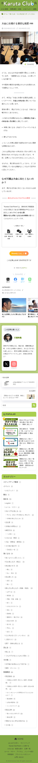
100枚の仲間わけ (12, 526)
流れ (9, 610)
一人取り (11, 534)
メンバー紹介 (29, 751)
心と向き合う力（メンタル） (12, 290)
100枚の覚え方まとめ (15, 518)
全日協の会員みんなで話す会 (17, 664)
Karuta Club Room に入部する (19, 746)
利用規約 (11, 754)
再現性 (10, 595)
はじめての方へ (13, 743)
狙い (9, 584)
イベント (8, 486)
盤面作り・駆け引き (14, 617)
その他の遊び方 (12, 546)
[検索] (34, 405)
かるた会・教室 (12, 538)
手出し (10, 628)
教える (8, 652)
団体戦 (10, 613)
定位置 (9, 522)
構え (9, 569)
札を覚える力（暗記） (14, 562)
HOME (20, 739)
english (9, 503)
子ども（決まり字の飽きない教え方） (20, 515)
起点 (9, 631)
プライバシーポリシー (23, 754)
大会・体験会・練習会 (14, 542)
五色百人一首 (12, 549)
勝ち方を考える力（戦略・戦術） (19, 588)
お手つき (11, 592)
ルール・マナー (12, 507)
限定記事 (10, 710)
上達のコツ (10, 639)
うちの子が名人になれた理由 (17, 656)
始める (7, 499)
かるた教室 (4, 9)
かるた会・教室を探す (15, 749)
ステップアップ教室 (11, 482)
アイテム (20, 751)
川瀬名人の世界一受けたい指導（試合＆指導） (20, 688)
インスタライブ (13, 706)
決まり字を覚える (13, 511)
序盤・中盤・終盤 (13, 599)
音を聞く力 (10, 577)
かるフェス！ (11, 490)
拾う (9, 603)
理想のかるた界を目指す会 (16, 721)
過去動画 (11, 699)
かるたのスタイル (13, 606)
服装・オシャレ (12, 668)
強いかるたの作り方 (9, 293)
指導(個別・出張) (15, 9)
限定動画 (10, 676)
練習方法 (9, 530)
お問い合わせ (19, 757)
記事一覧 (27, 749)
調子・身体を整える (13, 643)
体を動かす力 (11, 566)
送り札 (10, 624)
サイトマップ (25, 743)
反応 (9, 580)
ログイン (24, 268)
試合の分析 (11, 621)
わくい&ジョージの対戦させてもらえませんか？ (19, 694)
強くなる (8, 553)
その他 (7, 660)
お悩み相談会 (12, 702)
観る (6, 494)
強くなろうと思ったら (14, 558)
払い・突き (11, 573)
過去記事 (11, 717)
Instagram (14, 368)
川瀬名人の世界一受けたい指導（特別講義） (19, 681)
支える (7, 647)
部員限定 (8, 672)
